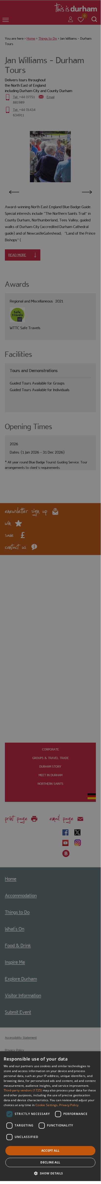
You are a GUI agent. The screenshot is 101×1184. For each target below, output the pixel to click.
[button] (50, 1172)
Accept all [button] (50, 1150)
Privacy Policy (69, 1105)
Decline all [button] (50, 1162)
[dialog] (50, 1116)
